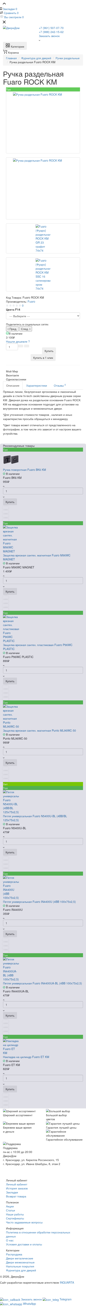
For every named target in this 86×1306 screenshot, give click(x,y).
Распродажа (14, 1254)
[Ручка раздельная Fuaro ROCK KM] (43, 122)
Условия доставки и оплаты (24, 1244)
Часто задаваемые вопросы (24, 1222)
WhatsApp (29, 1304)
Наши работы (15, 1214)
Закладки (12, 1192)
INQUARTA (67, 1282)
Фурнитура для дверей (21, 1270)
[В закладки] (26, 346)
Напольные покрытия (20, 1266)
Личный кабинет (16, 1184)
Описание (12, 385)
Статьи (10, 1210)
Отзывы (60, 385)
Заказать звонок (49, 36)
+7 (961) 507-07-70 (51, 28)
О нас (10, 1240)
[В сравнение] (20, 346)
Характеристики (36, 385)
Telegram (66, 1299)
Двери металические (19, 1258)
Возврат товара (16, 1196)
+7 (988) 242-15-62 (51, 32)
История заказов (17, 1188)
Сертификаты (15, 1218)
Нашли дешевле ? (18, 341)
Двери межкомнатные (20, 1262)
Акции (10, 1206)
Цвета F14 (13, 309)
